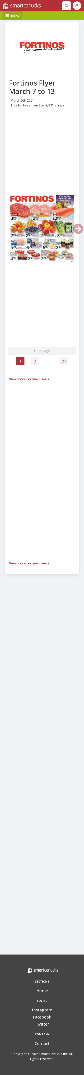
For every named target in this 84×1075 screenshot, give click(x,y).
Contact (42, 1043)
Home (42, 990)
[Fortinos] (42, 47)
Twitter (42, 1024)
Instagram (42, 1010)
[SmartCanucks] (31, 6)
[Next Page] (78, 229)
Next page (42, 350)
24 (64, 361)
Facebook (42, 1017)
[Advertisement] (42, 152)
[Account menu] (77, 5)
